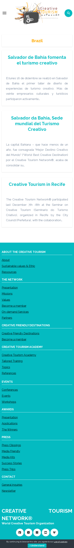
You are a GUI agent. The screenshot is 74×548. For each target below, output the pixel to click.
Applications (10, 423)
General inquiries (12, 484)
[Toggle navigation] (4, 13)
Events (6, 395)
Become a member (14, 305)
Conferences (10, 389)
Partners (7, 317)
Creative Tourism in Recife (37, 184)
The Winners (10, 429)
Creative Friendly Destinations (20, 333)
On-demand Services (15, 311)
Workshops (9, 401)
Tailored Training (12, 361)
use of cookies (60, 541)
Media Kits (8, 457)
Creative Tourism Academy (19, 355)
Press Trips (8, 469)
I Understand (37, 545)
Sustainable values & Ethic (18, 265)
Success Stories (12, 463)
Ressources (9, 272)
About (6, 259)
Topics (6, 367)
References (9, 373)
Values (6, 299)
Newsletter (9, 490)
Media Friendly (11, 451)
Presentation (10, 287)
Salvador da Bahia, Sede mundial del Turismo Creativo (37, 123)
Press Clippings (11, 445)
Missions (7, 293)
